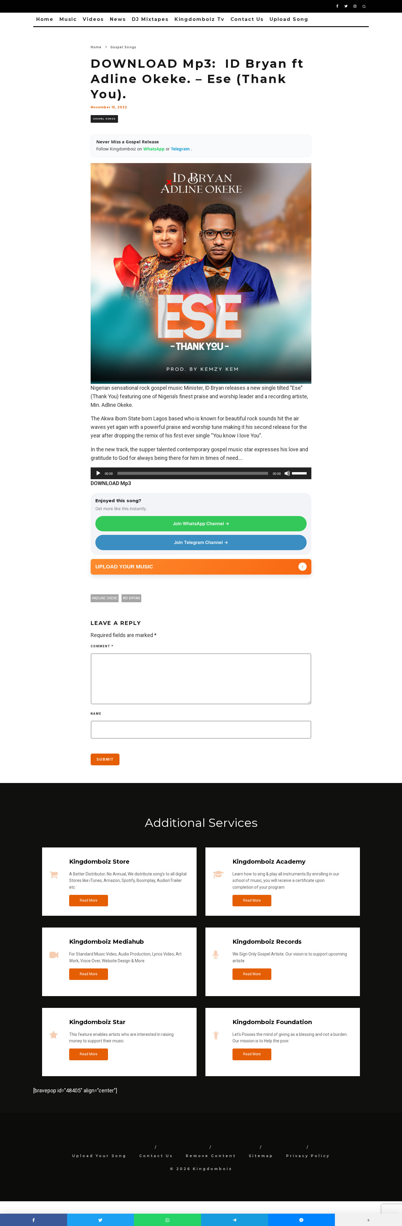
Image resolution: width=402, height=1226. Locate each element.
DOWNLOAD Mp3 (111, 483)
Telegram (181, 149)
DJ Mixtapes (150, 19)
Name (96, 713)
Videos (93, 19)
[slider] (300, 472)
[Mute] (287, 473)
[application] (201, 473)
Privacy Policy (308, 1156)
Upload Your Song (99, 1156)
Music (68, 19)
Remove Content (211, 1156)
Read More (88, 900)
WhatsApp (154, 149)
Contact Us (247, 19)
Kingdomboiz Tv (200, 19)
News (118, 19)
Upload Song (289, 19)
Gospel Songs (104, 118)
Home (45, 19)
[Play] (98, 473)
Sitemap (261, 1156)
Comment (102, 646)
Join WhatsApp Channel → (201, 523)
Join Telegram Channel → (201, 542)
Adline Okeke (105, 598)
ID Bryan (132, 598)
